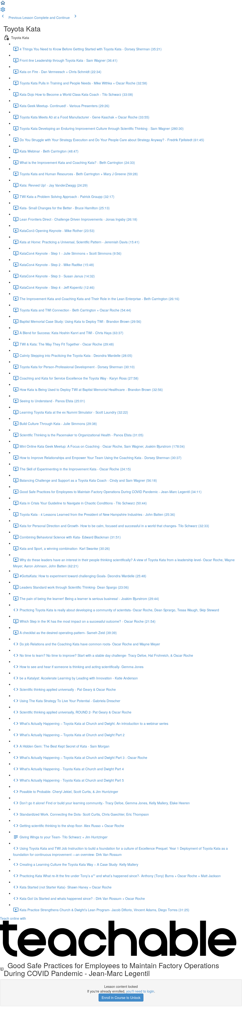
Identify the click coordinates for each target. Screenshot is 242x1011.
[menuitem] (3, 11)
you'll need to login (140, 991)
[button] (3, 4)
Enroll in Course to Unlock (121, 997)
